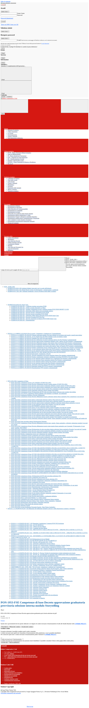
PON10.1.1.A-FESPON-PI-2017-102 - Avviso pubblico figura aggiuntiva (31, 571)
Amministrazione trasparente (12, 680)
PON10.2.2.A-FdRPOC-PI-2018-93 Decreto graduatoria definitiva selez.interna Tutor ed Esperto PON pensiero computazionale (46, 344)
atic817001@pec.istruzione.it (22, 657)
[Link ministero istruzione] (8, 3)
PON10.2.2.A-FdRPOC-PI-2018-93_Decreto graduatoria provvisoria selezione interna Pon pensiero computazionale (43, 355)
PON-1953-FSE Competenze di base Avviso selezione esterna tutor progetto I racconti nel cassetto (38, 404)
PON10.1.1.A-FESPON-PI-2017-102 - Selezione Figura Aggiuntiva (30, 587)
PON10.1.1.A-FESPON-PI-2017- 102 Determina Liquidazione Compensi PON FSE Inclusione (37, 523)
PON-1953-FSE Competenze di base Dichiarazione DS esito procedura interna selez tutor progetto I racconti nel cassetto (44, 410)
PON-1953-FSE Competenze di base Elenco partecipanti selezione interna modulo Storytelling (37, 438)
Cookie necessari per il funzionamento (11, 639)
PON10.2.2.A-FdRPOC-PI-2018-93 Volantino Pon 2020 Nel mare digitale (31, 338)
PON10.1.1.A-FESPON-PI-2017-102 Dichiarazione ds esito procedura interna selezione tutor (37, 578)
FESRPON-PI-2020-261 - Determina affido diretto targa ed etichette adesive (32, 311)
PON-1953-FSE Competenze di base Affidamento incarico (27, 494)
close (2, 113)
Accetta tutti (27, 626)
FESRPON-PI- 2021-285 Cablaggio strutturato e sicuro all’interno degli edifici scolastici (32, 291)
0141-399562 (10, 653)
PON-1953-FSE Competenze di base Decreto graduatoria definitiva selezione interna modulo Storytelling (40, 432)
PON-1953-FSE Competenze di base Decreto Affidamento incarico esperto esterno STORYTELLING (39, 384)
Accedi (3, 4)
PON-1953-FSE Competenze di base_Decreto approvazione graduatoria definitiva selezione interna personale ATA (42, 468)
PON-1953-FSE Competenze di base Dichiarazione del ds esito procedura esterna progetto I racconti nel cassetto (42, 412)
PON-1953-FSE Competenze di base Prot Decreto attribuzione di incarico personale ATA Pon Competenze (40, 466)
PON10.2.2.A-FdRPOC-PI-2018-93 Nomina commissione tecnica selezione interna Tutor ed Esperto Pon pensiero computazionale (47, 347)
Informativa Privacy (9, 671)
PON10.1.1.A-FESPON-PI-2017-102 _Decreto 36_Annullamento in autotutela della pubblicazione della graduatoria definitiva (46, 554)
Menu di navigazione (32, 283)
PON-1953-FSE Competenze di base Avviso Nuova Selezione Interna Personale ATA (34, 465)
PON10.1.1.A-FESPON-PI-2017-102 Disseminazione (26, 596)
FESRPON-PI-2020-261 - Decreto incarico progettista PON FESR (29, 314)
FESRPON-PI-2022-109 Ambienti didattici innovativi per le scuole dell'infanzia (29, 288)
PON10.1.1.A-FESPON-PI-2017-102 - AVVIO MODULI (27, 525)
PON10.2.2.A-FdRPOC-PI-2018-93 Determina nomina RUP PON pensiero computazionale (36, 366)
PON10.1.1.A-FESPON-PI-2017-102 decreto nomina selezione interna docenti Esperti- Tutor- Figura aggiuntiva (42, 568)
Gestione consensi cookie (11, 679)
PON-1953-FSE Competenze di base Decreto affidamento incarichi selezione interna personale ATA (38, 459)
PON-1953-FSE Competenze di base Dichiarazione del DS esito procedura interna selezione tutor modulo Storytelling (43, 392)
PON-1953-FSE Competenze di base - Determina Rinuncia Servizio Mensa (31, 488)
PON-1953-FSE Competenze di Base (76, 261)
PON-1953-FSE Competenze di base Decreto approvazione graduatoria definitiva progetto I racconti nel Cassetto (42, 431)
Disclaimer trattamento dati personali (11, 693)
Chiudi (3, 53)
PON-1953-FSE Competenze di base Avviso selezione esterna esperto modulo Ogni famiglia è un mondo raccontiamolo (44, 417)
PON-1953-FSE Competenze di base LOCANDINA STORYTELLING (31, 382)
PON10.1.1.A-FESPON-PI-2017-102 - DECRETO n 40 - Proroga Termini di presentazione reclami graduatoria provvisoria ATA (46, 548)
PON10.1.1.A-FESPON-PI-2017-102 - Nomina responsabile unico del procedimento (34, 595)
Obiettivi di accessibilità (10, 676)
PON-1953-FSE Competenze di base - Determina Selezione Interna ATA (31, 491)
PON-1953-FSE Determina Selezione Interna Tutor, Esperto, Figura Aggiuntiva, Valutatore (36, 501)
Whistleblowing (8, 677)
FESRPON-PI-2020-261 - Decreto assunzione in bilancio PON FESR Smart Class (33, 318)
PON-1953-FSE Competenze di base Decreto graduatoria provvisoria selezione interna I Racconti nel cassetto (41, 441)
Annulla (3, 96)
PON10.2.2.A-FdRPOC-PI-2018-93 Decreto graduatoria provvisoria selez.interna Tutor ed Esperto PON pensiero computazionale (47, 346)
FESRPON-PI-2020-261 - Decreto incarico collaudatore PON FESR (30, 312)
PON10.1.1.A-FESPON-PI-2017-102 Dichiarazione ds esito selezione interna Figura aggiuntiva (37, 576)
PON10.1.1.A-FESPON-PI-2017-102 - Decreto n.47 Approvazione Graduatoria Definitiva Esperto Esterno (40, 545)
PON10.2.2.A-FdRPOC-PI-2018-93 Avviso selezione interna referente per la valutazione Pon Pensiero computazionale (43, 358)
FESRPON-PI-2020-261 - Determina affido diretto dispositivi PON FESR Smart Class (35, 315)
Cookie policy (8, 668)
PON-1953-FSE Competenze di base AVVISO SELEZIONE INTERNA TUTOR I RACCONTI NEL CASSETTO (43, 449)
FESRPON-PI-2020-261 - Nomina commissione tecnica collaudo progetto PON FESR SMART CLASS (40, 309)
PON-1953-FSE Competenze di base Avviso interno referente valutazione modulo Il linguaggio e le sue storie (41, 493)
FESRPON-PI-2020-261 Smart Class (18, 304)
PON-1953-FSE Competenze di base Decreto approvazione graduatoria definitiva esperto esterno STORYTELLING (43, 385)
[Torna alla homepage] (44, 98)
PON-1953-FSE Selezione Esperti (20, 505)
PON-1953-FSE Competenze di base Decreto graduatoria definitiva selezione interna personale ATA (38, 460)
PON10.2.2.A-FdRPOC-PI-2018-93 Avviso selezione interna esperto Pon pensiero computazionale (38, 361)
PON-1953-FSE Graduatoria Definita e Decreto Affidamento (28, 395)
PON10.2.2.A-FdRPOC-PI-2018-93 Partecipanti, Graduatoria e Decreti (30, 354)
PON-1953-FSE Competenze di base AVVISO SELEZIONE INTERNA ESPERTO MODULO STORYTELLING (43, 455)
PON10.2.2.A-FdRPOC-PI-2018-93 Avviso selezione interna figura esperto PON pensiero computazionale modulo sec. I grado (46, 350)
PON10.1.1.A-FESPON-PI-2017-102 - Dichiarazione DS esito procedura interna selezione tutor (37, 579)
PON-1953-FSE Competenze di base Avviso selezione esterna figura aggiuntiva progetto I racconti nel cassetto (41, 415)
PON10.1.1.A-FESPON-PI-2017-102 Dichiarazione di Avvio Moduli (30, 539)
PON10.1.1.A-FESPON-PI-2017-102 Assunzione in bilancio (28, 598)
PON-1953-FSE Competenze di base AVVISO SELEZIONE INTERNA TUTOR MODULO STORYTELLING (42, 457)
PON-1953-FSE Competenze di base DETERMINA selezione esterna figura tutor (33, 406)
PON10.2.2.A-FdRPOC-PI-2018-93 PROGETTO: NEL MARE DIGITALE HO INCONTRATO (38, 352)
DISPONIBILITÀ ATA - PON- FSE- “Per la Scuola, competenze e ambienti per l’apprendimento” (38, 567)
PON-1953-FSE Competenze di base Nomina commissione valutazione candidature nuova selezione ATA (40, 463)
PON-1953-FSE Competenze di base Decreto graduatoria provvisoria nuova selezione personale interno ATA (41, 462)
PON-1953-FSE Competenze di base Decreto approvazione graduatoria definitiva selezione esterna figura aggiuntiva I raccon (45, 403)
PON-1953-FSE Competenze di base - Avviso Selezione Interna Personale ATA (33, 490)
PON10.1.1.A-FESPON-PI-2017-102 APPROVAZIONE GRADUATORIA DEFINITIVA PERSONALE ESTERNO (44, 557)
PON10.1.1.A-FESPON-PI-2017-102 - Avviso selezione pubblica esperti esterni (33, 573)
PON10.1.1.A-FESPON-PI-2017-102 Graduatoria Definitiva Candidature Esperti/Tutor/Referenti (38, 570)
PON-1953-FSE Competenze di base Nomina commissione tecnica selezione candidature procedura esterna (40, 409)
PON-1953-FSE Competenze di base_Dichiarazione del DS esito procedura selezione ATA (36, 476)
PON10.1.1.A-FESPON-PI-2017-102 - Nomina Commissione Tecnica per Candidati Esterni (36, 565)
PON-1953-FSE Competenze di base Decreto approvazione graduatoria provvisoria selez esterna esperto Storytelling (43, 387)
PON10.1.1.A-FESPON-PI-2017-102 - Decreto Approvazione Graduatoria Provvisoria (35, 582)
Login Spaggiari (45, 43)
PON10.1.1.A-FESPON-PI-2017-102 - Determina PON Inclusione (29, 593)
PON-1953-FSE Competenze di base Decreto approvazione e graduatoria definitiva (34, 496)
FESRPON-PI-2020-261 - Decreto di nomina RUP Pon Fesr (27, 317)
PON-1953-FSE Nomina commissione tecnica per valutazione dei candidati (31, 434)
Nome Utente (21, 13)
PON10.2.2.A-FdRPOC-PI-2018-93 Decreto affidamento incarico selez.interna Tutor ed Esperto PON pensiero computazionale (46, 343)
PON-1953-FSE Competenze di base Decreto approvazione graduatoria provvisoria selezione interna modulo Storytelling (44, 437)
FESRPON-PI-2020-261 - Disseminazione (23, 320)
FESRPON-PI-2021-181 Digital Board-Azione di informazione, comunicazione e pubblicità (33, 290)
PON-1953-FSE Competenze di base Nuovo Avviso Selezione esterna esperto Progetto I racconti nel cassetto (41, 407)
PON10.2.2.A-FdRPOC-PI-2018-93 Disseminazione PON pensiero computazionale (34, 368)
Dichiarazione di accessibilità (12, 674)
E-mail (19, 40)
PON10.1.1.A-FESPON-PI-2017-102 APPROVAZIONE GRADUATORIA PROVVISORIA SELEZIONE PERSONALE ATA (47, 559)
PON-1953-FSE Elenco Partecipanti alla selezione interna (27, 504)
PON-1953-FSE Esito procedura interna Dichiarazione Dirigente (29, 421)
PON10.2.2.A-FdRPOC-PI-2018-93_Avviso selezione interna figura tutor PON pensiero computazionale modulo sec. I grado (45, 349)
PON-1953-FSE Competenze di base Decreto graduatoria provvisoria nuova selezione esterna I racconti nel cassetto (43, 401)
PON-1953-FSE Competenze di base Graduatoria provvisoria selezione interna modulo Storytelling (38, 435)
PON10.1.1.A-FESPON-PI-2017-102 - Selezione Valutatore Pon (29, 589)
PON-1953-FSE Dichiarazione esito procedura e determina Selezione (30, 502)
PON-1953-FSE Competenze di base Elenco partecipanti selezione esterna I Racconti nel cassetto (37, 399)
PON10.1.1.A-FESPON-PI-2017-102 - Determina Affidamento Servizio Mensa (33, 543)
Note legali (7, 669)
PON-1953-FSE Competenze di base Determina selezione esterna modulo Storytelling (34, 390)
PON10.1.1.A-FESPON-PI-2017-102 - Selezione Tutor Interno (28, 592)
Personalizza (4, 626)
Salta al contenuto (5, 1)
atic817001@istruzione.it (22, 655)
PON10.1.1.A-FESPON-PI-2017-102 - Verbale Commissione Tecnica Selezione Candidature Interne (39, 584)
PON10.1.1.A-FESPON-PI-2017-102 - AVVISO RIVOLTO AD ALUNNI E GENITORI (36, 561)
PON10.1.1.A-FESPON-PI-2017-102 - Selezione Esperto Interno (29, 590)
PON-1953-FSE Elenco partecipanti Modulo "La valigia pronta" (28, 497)
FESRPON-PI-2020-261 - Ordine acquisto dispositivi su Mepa (28, 308)
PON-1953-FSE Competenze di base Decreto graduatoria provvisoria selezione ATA (34, 479)
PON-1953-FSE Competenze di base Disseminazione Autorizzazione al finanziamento (34, 487)
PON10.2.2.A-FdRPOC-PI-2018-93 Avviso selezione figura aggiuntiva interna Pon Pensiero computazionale (41, 360)
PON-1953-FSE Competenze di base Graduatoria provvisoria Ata (29, 477)
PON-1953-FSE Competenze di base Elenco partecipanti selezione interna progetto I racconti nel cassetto (40, 443)
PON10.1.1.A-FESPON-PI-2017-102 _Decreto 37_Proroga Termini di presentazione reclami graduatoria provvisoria (43, 553)
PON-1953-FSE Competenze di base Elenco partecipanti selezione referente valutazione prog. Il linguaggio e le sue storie (44, 485)
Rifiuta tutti (15, 626)
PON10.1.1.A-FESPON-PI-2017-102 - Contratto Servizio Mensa (29, 528)
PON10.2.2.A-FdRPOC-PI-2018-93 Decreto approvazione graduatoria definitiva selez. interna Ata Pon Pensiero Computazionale (46, 341)
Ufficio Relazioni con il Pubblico (13, 672)
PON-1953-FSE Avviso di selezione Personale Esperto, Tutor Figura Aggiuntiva (33, 507)
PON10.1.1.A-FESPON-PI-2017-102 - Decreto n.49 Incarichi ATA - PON (31, 542)
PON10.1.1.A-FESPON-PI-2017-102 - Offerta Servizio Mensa (28, 526)
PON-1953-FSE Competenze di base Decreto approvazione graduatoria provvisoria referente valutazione (40, 483)
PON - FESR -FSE (71, 259)
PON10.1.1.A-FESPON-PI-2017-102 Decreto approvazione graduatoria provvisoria (34, 562)
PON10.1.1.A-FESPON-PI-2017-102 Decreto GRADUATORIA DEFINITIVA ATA (34, 556)
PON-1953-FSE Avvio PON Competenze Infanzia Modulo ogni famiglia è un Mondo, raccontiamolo (39, 393)
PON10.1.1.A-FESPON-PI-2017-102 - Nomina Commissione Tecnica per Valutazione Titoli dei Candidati (40, 585)
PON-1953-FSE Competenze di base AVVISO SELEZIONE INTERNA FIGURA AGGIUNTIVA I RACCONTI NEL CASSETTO (48, 448)
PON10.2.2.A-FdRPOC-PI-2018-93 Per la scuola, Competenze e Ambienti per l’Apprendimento (34, 333)
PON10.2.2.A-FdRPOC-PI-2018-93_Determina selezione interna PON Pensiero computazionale (37, 364)
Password (19, 15)
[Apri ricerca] (74, 106)
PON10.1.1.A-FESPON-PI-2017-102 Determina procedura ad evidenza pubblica (33, 575)
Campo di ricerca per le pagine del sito (11, 270)
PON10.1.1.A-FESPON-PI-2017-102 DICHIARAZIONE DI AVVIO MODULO (34, 540)
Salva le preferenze (14, 642)
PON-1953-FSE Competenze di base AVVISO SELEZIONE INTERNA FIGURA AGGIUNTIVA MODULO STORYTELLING (47, 454)
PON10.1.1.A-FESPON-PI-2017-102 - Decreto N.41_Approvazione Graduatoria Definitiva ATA (38, 547)
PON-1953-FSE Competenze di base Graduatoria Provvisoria (28, 482)
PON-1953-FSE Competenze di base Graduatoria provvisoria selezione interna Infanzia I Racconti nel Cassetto (41, 440)
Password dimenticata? (7, 18)
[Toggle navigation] (14, 106)
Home (67, 258)
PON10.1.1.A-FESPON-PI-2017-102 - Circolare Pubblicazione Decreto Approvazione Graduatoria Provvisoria (41, 581)
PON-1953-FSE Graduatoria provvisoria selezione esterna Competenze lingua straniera (35, 499)
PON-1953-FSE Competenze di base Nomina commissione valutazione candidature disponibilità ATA (39, 480)
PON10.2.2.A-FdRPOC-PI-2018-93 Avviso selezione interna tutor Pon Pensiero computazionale (37, 363)
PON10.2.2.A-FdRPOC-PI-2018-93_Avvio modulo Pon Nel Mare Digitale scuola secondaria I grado (39, 336)
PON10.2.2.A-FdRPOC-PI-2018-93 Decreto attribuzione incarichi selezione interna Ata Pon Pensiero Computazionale (43, 340)
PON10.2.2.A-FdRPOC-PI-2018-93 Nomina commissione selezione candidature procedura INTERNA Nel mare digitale (44, 357)
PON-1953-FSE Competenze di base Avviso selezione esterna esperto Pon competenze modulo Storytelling (40, 389)
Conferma (9, 96)
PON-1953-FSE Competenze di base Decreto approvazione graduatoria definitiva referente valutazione (39, 471)
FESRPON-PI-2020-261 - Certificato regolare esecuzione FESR (28, 306)
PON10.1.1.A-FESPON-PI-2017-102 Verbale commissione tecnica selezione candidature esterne (37, 564)
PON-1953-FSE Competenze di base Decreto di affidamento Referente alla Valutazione (35, 469)
